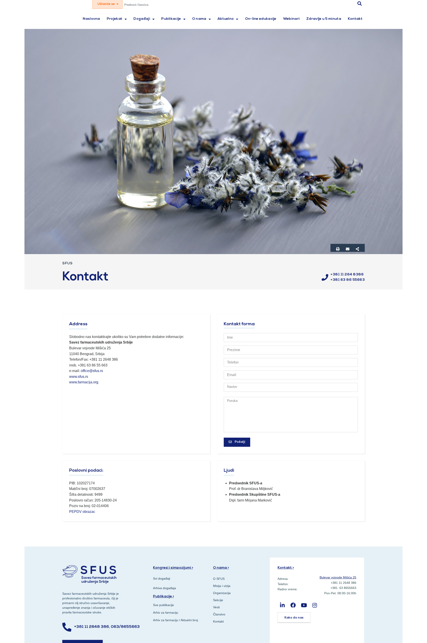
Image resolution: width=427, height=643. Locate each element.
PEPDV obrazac (82, 512)
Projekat (114, 19)
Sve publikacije (163, 605)
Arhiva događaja (164, 588)
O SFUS (219, 578)
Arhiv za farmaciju (165, 612)
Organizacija (222, 593)
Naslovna (91, 19)
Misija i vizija (221, 586)
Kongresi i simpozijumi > (173, 568)
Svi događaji (161, 578)
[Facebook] (293, 605)
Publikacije (171, 19)
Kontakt (355, 19)
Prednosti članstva (136, 4)
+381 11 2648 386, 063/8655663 (107, 627)
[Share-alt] (357, 249)
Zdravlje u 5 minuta (323, 19)
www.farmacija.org (83, 382)
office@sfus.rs (92, 371)
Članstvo (219, 614)
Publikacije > (163, 596)
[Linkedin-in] (282, 605)
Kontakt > (286, 568)
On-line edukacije (260, 19)
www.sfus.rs (78, 376)
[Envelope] (347, 249)
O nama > (221, 568)
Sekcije (218, 600)
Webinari (291, 19)
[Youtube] (304, 605)
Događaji (141, 19)
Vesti (216, 607)
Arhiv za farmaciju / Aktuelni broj (175, 620)
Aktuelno (226, 19)
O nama (199, 19)
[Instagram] (314, 605)
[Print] (338, 249)
